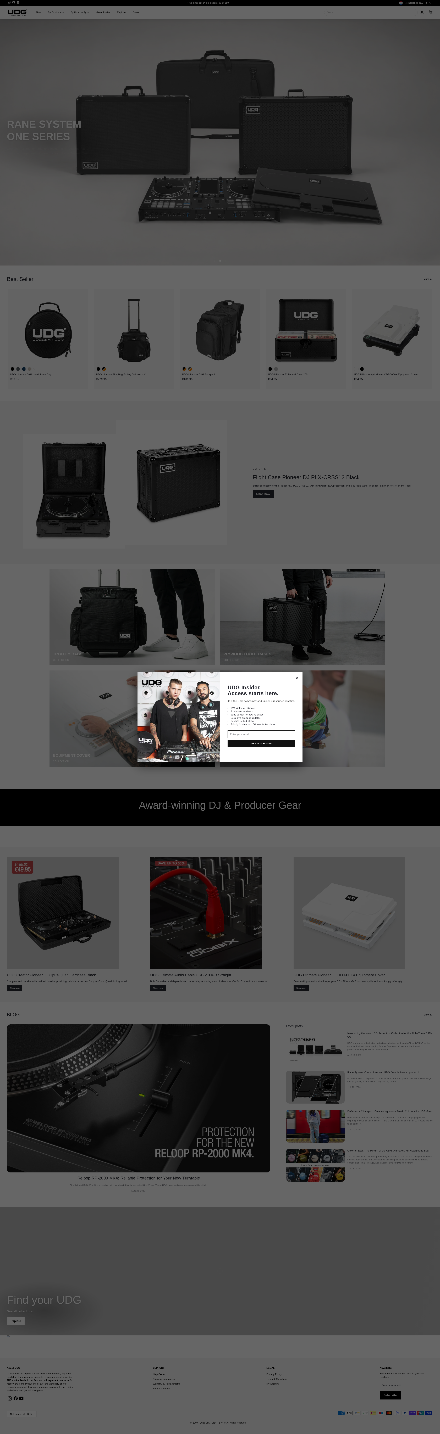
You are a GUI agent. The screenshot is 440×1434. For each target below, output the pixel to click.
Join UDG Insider (261, 743)
